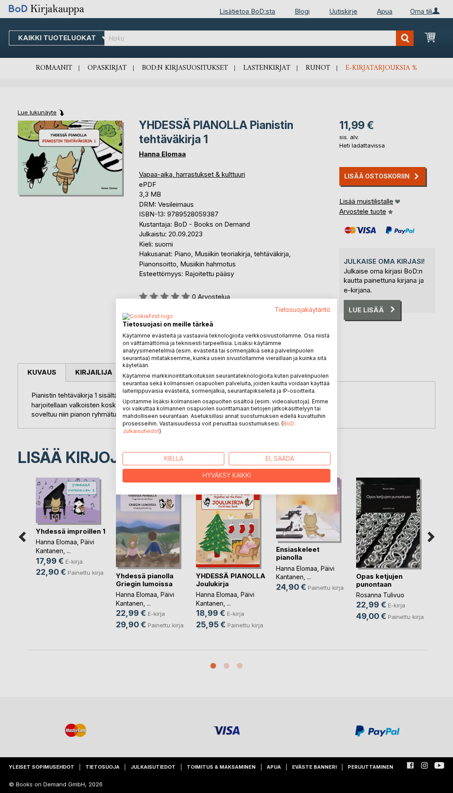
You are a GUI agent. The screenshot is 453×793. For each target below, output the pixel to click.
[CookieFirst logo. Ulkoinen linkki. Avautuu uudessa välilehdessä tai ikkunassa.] (148, 317)
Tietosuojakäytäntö (302, 309)
